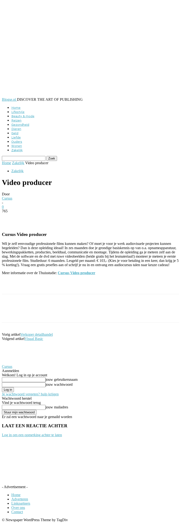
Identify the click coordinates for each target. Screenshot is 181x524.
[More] (117, 218)
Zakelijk (17, 150)
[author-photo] (13, 362)
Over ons (18, 508)
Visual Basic (34, 339)
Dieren (16, 129)
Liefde (16, 137)
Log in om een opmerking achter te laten (32, 435)
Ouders (16, 141)
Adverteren (19, 499)
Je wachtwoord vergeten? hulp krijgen (30, 394)
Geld (14, 133)
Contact (17, 512)
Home (16, 107)
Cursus (7, 198)
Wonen (16, 146)
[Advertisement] (57, 286)
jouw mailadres (56, 407)
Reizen (16, 120)
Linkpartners (20, 503)
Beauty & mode (22, 116)
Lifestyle (18, 112)
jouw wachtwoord (59, 384)
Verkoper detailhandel (36, 334)
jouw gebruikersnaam (61, 379)
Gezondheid (20, 124)
